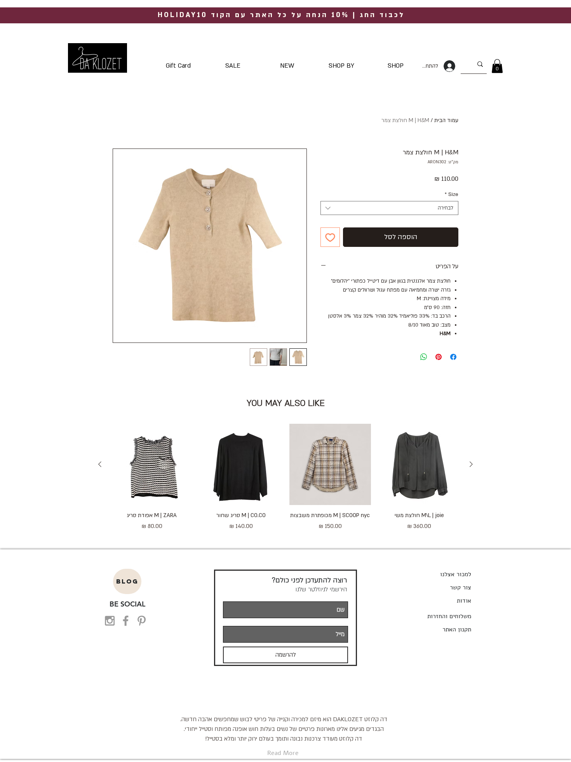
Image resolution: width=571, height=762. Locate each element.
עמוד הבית (446, 120)
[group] (285, 481)
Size (451, 194)
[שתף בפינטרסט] (438, 357)
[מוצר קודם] (471, 464)
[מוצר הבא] (99, 464)
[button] (497, 66)
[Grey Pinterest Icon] (141, 620)
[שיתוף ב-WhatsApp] (423, 357)
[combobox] (389, 208)
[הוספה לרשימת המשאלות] (330, 237)
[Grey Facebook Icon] (125, 620)
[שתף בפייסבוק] (453, 357)
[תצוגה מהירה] (419, 464)
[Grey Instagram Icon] (110, 620)
